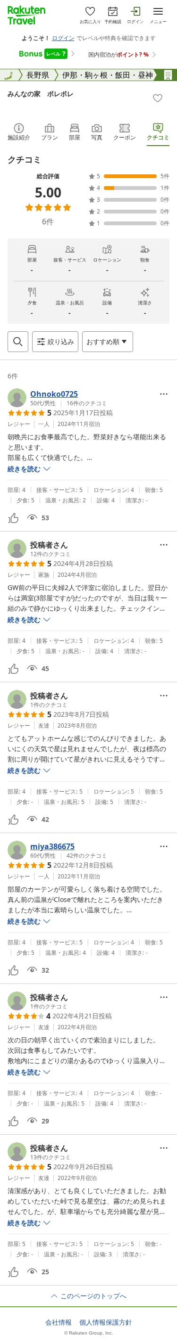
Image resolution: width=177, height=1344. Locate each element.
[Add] (157, 98)
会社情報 (58, 1322)
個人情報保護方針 (105, 1322)
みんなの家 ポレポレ (41, 93)
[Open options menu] (163, 394)
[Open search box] (18, 341)
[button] (57, 397)
